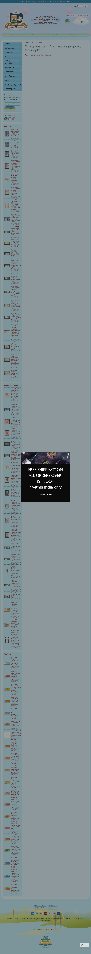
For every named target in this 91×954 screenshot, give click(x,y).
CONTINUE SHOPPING (45, 494)
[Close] (68, 454)
